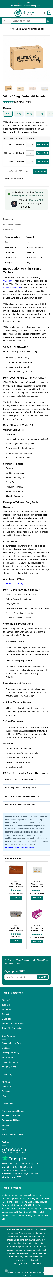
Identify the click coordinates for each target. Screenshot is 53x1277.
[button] (3, 13)
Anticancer (7, 1198)
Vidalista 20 (44, 1208)
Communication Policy (12, 1043)
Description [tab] (8, 219)
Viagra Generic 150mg (12, 1212)
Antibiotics (45, 1198)
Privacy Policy (8, 1057)
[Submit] (48, 20)
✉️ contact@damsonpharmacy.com (25, 6)
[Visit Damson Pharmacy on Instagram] (17, 1150)
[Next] (45, 58)
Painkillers (18, 1202)
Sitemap (6, 1125)
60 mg (40, 114)
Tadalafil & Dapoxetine (12, 1028)
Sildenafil (6, 1000)
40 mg (29, 114)
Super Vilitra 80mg (14, 583)
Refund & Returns (10, 1062)
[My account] (44, 13)
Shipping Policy (9, 1066)
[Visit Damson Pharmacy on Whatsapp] (11, 1150)
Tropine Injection (9, 1208)
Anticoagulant (33, 1198)
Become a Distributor (11, 1115)
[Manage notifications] (6, 1271)
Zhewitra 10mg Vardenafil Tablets (37, 885)
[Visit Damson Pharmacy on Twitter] (23, 1150)
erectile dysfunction (12, 287)
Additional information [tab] (12, 224)
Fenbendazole (25, 1195)
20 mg (18, 114)
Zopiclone (7, 1202)
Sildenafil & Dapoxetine (13, 1023)
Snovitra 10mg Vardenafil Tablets (37, 929)
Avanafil (5, 1014)
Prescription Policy (10, 1052)
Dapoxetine (7, 1019)
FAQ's (4, 1096)
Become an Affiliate (11, 1120)
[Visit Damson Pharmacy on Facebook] (4, 1150)
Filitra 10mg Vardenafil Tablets (16, 885)
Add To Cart (42, 144)
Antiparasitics (19, 1198)
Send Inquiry (40, 171)
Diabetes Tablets (9, 1195)
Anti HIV (37, 1195)
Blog (4, 1129)
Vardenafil (7, 281)
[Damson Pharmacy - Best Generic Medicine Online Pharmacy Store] (24, 12)
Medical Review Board (12, 1134)
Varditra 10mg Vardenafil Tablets (16, 929)
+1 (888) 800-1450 (23, 1167)
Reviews (6, 1091)
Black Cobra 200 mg (28, 1208)
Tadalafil (6, 1005)
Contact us (7, 1086)
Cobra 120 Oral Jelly (33, 1212)
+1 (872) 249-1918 (18, 1170)
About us (6, 1082)
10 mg (8, 114)
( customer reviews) (23, 102)
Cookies (6, 1048)
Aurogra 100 (23, 1205)
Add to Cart (16, 897)
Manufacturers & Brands (13, 1111)
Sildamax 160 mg (24, 1215)
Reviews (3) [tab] (8, 230)
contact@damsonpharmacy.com (23, 1163)
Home (11, 29)
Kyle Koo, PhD (36, 200)
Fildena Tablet (36, 1205)
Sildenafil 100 (8, 1215)
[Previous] (7, 58)
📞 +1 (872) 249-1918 (26, 3)
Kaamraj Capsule (33, 1202)
